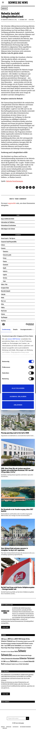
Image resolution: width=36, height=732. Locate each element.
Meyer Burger (4, 648)
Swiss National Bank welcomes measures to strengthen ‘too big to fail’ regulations (14, 549)
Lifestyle (3, 294)
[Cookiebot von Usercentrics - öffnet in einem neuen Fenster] (26, 324)
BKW (9, 638)
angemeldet (12, 203)
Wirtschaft (17, 664)
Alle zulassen (18, 388)
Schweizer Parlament (27, 658)
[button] (27, 718)
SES (2, 661)
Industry (5, 271)
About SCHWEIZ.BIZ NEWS (7, 219)
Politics (3, 307)
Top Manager (4, 317)
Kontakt (3, 726)
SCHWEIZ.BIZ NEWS (16, 655)
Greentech (5, 265)
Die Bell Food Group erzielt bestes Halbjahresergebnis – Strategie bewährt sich (17, 588)
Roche (16, 651)
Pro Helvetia (8, 651)
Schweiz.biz (6, 655)
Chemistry (5, 251)
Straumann (8, 661)
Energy (4, 258)
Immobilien (31, 643)
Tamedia (26, 661)
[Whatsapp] (30, 187)
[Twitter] (20, 187)
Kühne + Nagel (4, 645)
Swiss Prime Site (20, 661)
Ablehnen (18, 405)
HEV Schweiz (25, 643)
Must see (3, 301)
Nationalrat (24, 648)
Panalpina (29, 648)
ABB (2, 639)
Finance (5, 261)
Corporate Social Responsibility (9, 242)
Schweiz (22, 651)
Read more (5, 627)
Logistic (5, 274)
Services (4, 8)
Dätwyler (14, 641)
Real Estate (4, 311)
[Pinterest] (23, 187)
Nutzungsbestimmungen (25, 726)
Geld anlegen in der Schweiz (8, 229)
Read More (5, 694)
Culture (3, 245)
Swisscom (13, 661)
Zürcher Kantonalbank (24, 664)
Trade (4, 281)
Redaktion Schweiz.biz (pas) (10, 19)
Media (2, 297)
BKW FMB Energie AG (21, 639)
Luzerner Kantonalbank (15, 645)
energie (25, 641)
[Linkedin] (27, 187)
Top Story (3, 321)
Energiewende (29, 641)
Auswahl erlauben (18, 396)
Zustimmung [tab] (6, 329)
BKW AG (13, 639)
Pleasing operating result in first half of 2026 (15, 433)
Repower (12, 651)
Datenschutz (16, 726)
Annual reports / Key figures (8, 238)
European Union (5, 288)
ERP (33, 641)
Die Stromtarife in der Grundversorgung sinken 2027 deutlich (17, 510)
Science (3, 314)
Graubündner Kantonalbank (16, 643)
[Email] (33, 187)
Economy (3, 248)
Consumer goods (7, 255)
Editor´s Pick (4, 284)
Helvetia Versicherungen (14, 181)
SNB (4, 661)
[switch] (31, 367)
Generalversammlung (6, 643)
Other (2, 304)
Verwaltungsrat (7, 664)
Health (4, 268)
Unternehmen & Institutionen (8, 225)
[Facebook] (17, 187)
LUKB (8, 645)
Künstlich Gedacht (5, 291)
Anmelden (5, 728)
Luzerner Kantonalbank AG (26, 645)
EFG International (19, 641)
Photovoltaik (3, 651)
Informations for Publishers (8, 222)
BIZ (7, 639)
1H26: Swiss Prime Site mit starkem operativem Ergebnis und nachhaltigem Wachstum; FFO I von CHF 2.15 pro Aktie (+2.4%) (17, 470)
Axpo (5, 639)
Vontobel (13, 664)
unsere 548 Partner (13, 339)
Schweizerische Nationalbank (12, 658)
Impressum (8, 726)
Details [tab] (15, 329)
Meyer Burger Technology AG (15, 648)
